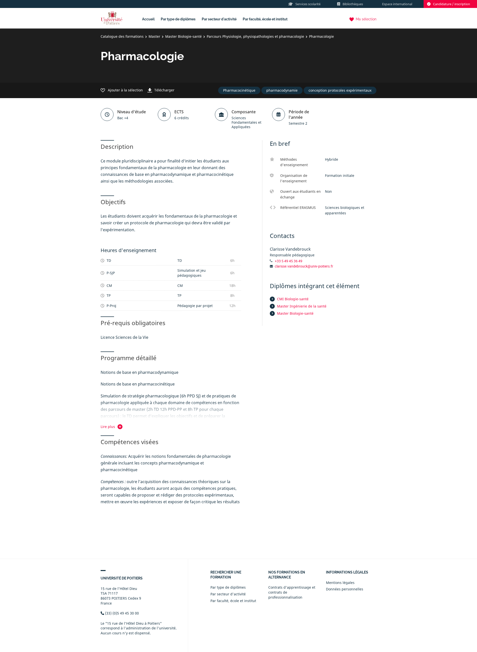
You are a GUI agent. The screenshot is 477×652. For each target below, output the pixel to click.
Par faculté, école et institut (265, 19)
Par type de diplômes (178, 19)
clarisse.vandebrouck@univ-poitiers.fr (304, 266)
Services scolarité (307, 4)
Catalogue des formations (122, 36)
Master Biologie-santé (183, 36)
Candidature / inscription (451, 4)
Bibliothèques (353, 4)
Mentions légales (340, 582)
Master (154, 36)
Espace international (397, 4)
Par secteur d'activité (219, 19)
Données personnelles (344, 589)
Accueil (148, 19)
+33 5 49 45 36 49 (288, 261)
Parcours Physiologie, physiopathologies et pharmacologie (255, 36)
